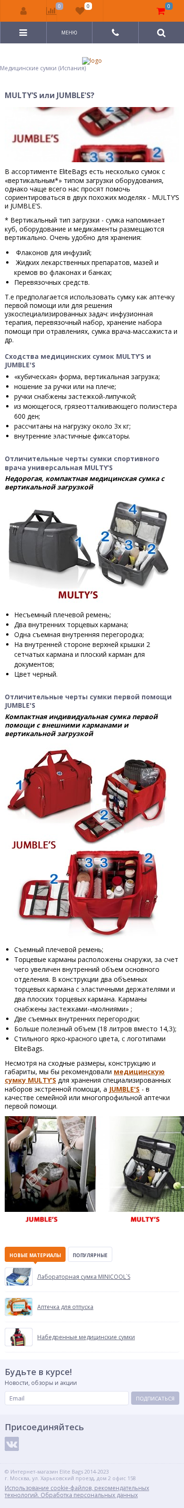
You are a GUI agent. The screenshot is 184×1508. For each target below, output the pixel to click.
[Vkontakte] (12, 1444)
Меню (69, 32)
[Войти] (23, 11)
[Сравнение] (51, 11)
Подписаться (155, 1398)
